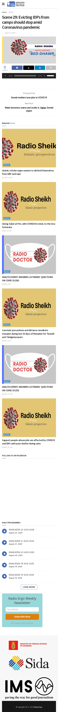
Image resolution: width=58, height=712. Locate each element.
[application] (29, 75)
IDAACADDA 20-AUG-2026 (21, 552)
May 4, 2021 (7, 284)
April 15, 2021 (10, 33)
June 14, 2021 (8, 177)
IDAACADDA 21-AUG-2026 (21, 541)
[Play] (5, 75)
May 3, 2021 (7, 341)
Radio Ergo (38, 707)
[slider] (51, 75)
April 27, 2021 (8, 394)
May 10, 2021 (7, 231)
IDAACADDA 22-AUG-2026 (21, 529)
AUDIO (11, 12)
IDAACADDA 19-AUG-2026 (21, 563)
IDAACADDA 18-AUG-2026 (21, 575)
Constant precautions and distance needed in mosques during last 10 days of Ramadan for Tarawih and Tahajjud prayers (28, 333)
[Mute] (44, 75)
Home (4, 12)
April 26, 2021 (8, 447)
